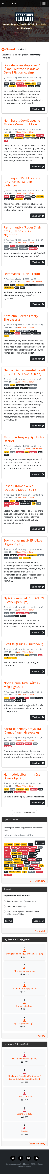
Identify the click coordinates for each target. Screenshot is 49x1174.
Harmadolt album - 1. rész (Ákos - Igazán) (22, 776)
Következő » (29, 812)
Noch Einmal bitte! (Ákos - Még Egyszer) (22, 685)
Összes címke (36, 880)
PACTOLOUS (9, 3)
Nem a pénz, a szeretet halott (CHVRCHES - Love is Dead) (24, 372)
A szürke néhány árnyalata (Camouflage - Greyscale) (22, 730)
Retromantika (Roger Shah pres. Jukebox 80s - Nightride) (22, 231)
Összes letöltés (36, 1143)
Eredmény (39, 920)
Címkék (10, 49)
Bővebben (37, 109)
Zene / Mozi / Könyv (25, 80)
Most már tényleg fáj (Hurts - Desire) (24, 439)
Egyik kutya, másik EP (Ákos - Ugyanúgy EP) (24, 542)
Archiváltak (40, 931)
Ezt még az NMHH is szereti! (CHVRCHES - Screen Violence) (23, 181)
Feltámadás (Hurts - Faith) (22, 274)
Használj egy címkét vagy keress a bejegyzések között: (23, 829)
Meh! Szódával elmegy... (17, 906)
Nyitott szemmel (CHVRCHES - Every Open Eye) (24, 600)
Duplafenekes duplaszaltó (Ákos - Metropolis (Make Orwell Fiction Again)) (22, 69)
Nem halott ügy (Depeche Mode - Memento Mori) (22, 122)
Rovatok (39, 1035)
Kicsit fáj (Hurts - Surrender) (23, 644)
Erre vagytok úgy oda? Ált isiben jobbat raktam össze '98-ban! (23, 912)
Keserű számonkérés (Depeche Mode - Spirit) (20, 488)
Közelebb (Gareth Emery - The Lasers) (22, 317)
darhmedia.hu (25, 1166)
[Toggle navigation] (43, 3)
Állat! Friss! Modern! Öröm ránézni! (21, 901)
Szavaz (8, 920)
